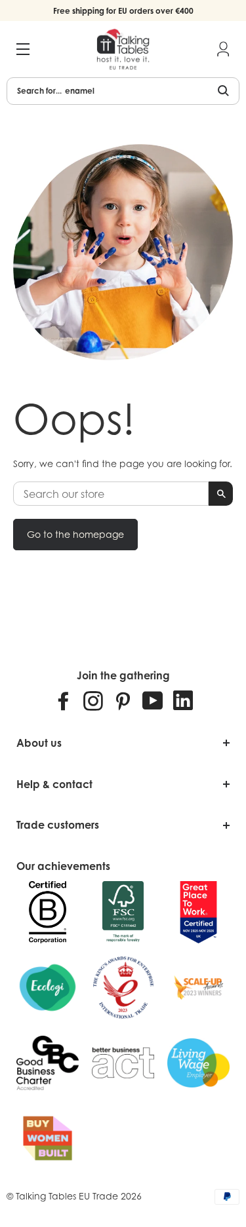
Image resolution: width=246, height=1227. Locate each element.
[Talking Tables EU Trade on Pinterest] (123, 700)
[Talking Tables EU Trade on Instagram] (93, 700)
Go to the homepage (75, 534)
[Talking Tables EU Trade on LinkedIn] (183, 700)
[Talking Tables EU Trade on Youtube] (152, 700)
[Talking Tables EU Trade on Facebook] (63, 700)
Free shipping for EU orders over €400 (123, 11)
